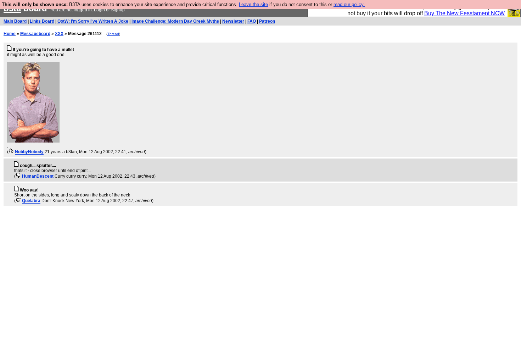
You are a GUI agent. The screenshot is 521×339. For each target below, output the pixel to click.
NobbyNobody (29, 151)
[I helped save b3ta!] (11, 151)
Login (99, 9)
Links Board (42, 21)
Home (10, 33)
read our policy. (349, 4)
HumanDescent (38, 176)
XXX (59, 33)
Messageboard (35, 33)
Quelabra (31, 200)
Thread (113, 34)
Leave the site (253, 4)
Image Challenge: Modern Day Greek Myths (175, 21)
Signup (118, 9)
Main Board (15, 21)
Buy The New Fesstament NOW (464, 13)
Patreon (267, 21)
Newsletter (233, 21)
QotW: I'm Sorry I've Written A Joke (92, 21)
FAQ (251, 21)
